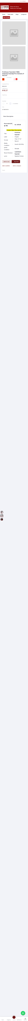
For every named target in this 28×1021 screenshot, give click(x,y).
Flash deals (10, 14)
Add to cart (6, 161)
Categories (23, 14)
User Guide (6, 17)
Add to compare (17, 165)
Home (3, 14)
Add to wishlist (6, 165)
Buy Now (16, 161)
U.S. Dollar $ (23, 1)
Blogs (17, 14)
